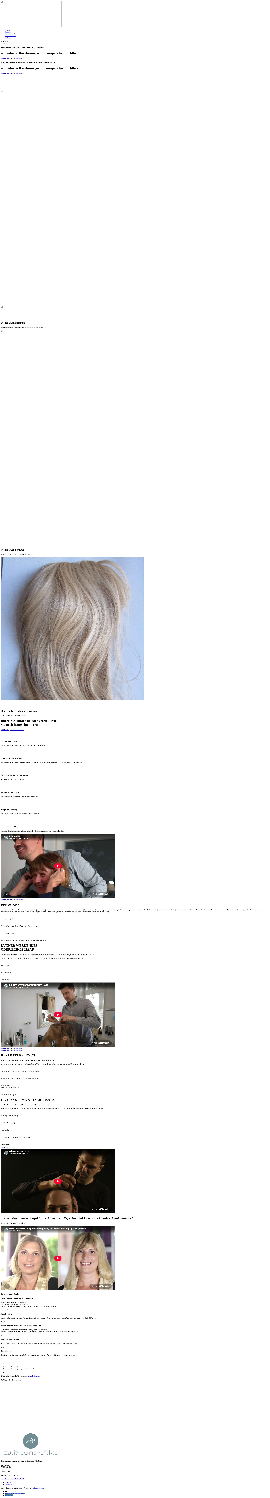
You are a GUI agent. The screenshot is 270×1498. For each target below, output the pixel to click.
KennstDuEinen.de (34, 1376)
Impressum (8, 1482)
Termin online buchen (17, 1493)
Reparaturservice (10, 34)
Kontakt (7, 38)
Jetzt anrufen (9, 1495)
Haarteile (8, 32)
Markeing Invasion (38, 1488)
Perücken (8, 30)
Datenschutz (9, 1484)
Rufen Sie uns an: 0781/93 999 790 (12, 1479)
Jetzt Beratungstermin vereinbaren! (12, 58)
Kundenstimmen (10, 36)
